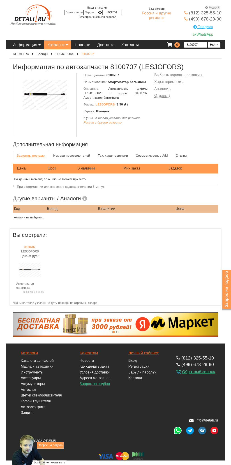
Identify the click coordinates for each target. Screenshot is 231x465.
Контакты (130, 45)
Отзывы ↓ (162, 95)
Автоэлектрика (33, 407)
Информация (25, 45)
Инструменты (32, 372)
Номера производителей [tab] (71, 155)
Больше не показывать (49, 462)
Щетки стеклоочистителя (41, 395)
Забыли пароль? (105, 17)
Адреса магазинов (95, 378)
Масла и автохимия (37, 366)
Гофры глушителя (36, 401)
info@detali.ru (207, 420)
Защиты (27, 413)
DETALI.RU (21, 54)
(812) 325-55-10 (205, 12)
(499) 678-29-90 (205, 18)
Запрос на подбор (95, 384)
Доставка (106, 45)
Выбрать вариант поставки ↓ (178, 75)
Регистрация (87, 17)
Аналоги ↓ (162, 89)
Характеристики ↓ (169, 82)
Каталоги (56, 45)
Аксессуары (31, 378)
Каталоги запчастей (37, 360)
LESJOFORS (64, 54)
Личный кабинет (143, 353)
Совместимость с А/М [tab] (152, 155)
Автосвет (28, 390)
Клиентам (89, 353)
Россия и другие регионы (156, 15)
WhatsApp (204, 34)
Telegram (205, 27)
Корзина (135, 378)
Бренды (42, 54)
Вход (132, 360)
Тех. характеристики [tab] (113, 155)
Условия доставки (95, 372)
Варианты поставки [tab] (31, 155)
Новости (82, 45)
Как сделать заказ (94, 366)
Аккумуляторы (33, 384)
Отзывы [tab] (181, 155)
